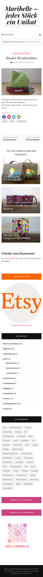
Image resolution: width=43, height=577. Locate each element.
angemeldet (14, 258)
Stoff (26, 466)
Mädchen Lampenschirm (10, 453)
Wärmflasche (28, 484)
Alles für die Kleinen (21, 53)
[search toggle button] (40, 34)
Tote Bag (24, 471)
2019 (4, 427)
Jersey (5, 121)
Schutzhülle (30, 462)
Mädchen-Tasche (17, 449)
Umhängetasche (8, 475)
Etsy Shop (18, 432)
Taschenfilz (6, 471)
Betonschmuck (12, 368)
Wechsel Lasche (7, 479)
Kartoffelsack (25, 440)
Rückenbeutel (28, 458)
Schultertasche (7, 462)
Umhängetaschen (27, 202)
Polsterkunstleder (26, 453)
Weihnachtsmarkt (21, 479)
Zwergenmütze (7, 488)
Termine (6, 398)
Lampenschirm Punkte (16, 238)
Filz (26, 432)
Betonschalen (11, 363)
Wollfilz (18, 484)
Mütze (12, 121)
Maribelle (6, 449)
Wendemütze (22, 121)
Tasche (33, 466)
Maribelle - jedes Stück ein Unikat (27, 569)
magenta (35, 445)
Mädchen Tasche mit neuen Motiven (19, 207)
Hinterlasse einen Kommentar (23, 62)
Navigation (8, 34)
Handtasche (6, 440)
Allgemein (7, 349)
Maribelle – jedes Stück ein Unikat (21, 15)
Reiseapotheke (7, 458)
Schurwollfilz (19, 462)
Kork (34, 440)
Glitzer (31, 436)
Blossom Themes (32, 571)
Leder (27, 445)
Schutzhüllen (8, 393)
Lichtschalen (11, 373)
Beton (5, 359)
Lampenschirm (17, 445)
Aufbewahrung (9, 354)
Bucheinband (8, 378)
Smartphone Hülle (15, 466)
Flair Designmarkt (8, 436)
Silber (4, 466)
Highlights (7, 388)
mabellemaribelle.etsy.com (21, 325)
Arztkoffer (28, 427)
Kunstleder (6, 445)
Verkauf (6, 409)
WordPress (27, 573)
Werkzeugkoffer (12, 179)
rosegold (18, 458)
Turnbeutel (34, 471)
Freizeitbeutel (8, 383)
